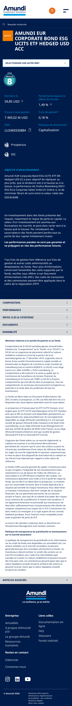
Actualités (11, 623)
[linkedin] (17, 679)
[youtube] (28, 679)
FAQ (41, 631)
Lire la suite (11, 197)
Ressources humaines (12, 643)
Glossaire (45, 636)
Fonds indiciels (48, 641)
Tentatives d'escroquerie (38, 693)
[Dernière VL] (22, 101)
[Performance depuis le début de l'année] (50, 104)
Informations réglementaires (40, 695)
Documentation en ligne (51, 624)
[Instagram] (7, 679)
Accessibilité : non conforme (40, 698)
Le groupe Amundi (17, 636)
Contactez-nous (15, 667)
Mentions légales (35, 700)
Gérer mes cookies (36, 703)
